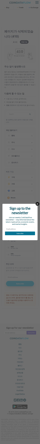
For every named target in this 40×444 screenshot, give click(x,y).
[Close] (37, 204)
